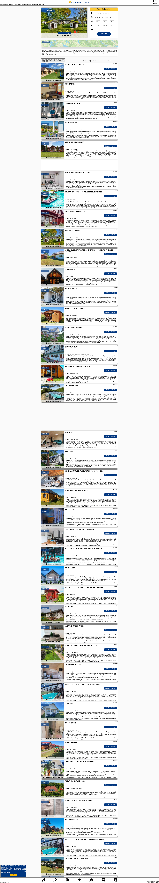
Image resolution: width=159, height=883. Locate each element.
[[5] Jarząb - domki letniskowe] (52, 150)
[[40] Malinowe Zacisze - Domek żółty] (52, 866)
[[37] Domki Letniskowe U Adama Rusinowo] (52, 808)
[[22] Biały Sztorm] (52, 517)
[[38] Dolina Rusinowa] (52, 827)
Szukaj (104, 34)
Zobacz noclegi (110, 68)
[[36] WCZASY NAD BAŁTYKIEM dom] (52, 789)
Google (3, 867)
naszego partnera (88, 506)
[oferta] (46, 80)
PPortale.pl (7, 882)
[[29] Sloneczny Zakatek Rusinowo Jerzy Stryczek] (52, 653)
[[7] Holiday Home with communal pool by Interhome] (52, 199)
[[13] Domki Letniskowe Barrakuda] (52, 316)
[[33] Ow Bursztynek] (52, 730)
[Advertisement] (79, 417)
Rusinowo (44, 66)
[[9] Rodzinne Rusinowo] (52, 238)
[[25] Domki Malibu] (52, 575)
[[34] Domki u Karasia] (52, 750)
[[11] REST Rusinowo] (52, 277)
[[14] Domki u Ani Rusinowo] (52, 335)
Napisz (157, 882)
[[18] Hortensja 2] (52, 440)
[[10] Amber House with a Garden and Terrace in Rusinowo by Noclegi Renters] (52, 258)
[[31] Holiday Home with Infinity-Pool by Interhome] (52, 692)
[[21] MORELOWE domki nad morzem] (52, 498)
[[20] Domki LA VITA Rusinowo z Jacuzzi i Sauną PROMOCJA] (52, 479)
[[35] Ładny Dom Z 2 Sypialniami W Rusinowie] (52, 769)
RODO (8, 872)
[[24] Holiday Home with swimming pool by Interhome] (52, 556)
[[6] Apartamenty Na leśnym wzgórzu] (52, 180)
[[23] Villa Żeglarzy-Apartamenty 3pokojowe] (52, 537)
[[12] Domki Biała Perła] (52, 296)
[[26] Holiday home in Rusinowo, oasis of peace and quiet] (52, 595)
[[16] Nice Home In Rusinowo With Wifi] (52, 374)
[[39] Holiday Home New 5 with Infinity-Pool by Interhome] (52, 847)
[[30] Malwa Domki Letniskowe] (52, 672)
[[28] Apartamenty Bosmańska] (52, 634)
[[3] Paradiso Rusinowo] (52, 111)
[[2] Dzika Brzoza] (52, 91)
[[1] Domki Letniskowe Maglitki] (52, 72)
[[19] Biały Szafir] (52, 459)
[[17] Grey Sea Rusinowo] (52, 393)
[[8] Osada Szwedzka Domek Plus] (52, 219)
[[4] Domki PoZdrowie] (52, 130)
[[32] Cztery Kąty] (52, 711)
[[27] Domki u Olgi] (52, 614)
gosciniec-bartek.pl (79, 3)
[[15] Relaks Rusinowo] (52, 354)
